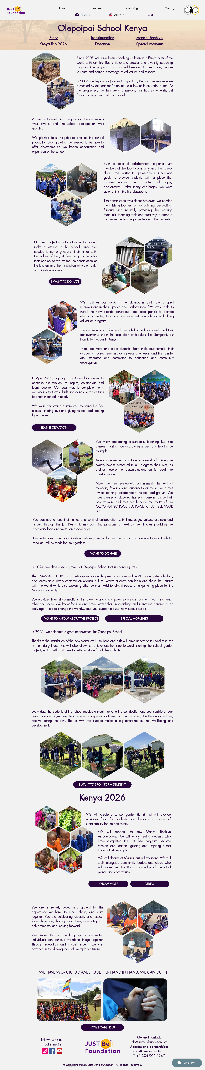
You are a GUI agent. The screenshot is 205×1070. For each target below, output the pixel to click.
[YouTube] (59, 1051)
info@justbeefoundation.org (149, 1042)
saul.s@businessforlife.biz (149, 1051)
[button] (150, 15)
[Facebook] (52, 1051)
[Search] (173, 10)
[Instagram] (45, 1051)
